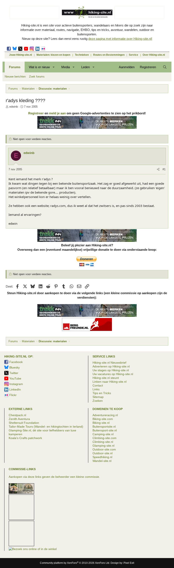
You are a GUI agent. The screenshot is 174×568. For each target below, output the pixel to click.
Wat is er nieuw (39, 67)
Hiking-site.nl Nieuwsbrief (109, 362)
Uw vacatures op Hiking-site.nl (113, 374)
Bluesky (15, 49)
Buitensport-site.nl (105, 430)
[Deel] (158, 169)
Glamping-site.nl (103, 445)
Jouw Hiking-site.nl (20, 54)
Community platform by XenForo (75, 562)
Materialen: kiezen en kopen (53, 54)
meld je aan (57, 113)
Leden (85, 67)
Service (133, 54)
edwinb (13, 106)
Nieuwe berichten (15, 76)
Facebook (9, 49)
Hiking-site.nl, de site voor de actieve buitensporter (87, 12)
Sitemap (98, 397)
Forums (14, 67)
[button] (54, 67)
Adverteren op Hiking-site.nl (111, 366)
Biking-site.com (103, 419)
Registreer (36, 113)
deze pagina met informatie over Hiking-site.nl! (120, 38)
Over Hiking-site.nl (154, 54)
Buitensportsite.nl (104, 426)
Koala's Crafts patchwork (25, 438)
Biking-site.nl (101, 422)
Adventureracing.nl (105, 415)
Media (65, 67)
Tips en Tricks (102, 393)
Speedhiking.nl (102, 457)
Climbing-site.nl (103, 441)
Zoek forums (37, 76)
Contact (98, 385)
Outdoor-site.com (104, 449)
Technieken (82, 54)
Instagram (32, 49)
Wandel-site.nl (102, 461)
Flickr (43, 49)
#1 (164, 169)
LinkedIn (37, 49)
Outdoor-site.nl (102, 453)
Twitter (20, 49)
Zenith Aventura (19, 419)
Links (96, 389)
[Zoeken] (164, 67)
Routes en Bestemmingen (109, 54)
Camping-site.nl (103, 434)
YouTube (15, 378)
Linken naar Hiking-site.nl (109, 381)
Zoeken (98, 400)
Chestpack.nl (17, 415)
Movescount (26, 49)
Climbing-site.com (104, 438)
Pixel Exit (128, 562)
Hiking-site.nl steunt (106, 378)
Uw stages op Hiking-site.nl (111, 370)
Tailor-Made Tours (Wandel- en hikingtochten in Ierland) (46, 426)
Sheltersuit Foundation (24, 422)
